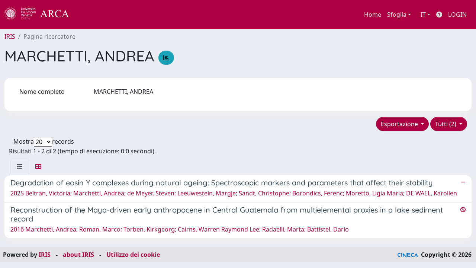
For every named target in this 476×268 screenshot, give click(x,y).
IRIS (9, 36)
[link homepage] (40, 14)
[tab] (19, 166)
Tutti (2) (446, 124)
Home (372, 14)
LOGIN (457, 14)
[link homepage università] (89, 14)
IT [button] (423, 14)
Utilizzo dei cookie (133, 255)
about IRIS (78, 255)
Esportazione (400, 124)
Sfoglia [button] (396, 14)
